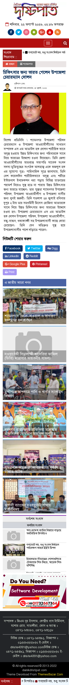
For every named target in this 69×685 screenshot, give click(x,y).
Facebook (13, 248)
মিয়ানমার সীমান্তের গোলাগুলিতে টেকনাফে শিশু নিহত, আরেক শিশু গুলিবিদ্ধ (43, 562)
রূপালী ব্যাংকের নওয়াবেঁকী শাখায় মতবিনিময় (28, 507)
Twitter (35, 248)
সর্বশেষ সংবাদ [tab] (34, 519)
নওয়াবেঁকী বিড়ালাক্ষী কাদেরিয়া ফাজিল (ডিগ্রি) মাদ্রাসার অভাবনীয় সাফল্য (31, 356)
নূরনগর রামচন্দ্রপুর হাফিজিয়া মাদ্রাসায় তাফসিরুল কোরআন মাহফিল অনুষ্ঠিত (31, 431)
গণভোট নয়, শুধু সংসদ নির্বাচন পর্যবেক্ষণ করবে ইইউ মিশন (42, 546)
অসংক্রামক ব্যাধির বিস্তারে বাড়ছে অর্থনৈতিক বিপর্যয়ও (43, 532)
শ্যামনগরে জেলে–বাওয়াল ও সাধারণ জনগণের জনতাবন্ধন (30, 318)
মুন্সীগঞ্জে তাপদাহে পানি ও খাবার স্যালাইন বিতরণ (34, 394)
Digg (54, 248)
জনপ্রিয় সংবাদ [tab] (34, 525)
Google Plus (17, 264)
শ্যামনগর (28, 64)
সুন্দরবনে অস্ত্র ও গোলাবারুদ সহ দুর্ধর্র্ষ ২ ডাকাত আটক (33, 469)
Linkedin (13, 256)
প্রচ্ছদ (11, 64)
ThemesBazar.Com (50, 674)
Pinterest (41, 264)
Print (11, 272)
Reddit (33, 256)
